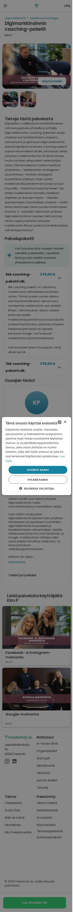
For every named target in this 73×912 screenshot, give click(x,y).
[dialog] (36, 456)
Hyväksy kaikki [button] (38, 469)
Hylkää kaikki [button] (38, 479)
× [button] (64, 422)
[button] (36, 488)
